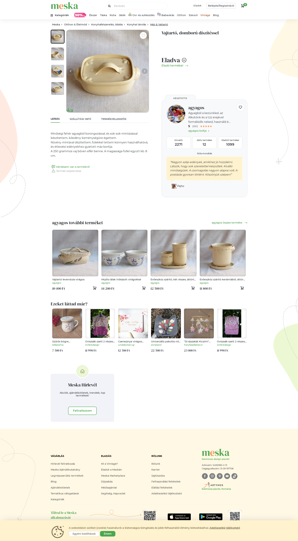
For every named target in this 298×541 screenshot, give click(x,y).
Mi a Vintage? (109, 463)
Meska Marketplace (113, 475)
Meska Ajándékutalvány (65, 469)
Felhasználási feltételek (166, 481)
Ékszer (93, 15)
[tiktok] (234, 476)
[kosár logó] (243, 6)
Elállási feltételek (161, 487)
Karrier (155, 469)
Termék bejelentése (68, 171)
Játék (122, 15)
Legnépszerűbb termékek (67, 475)
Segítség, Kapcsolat (113, 493)
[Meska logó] (64, 5)
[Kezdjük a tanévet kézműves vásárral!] (80, 15)
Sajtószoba (158, 475)
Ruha (113, 15)
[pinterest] (220, 476)
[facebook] (205, 476)
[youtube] (227, 476)
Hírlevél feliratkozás (63, 463)
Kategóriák (57, 499)
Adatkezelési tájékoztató (166, 493)
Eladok (197, 5)
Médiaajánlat (109, 487)
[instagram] (212, 476)
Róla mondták (204, 153)
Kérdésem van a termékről (73, 166)
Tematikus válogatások (65, 493)
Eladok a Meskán (111, 469)
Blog (216, 15)
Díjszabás (107, 481)
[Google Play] (179, 516)
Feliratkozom (82, 410)
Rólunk (155, 463)
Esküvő (193, 15)
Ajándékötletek (60, 487)
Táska (103, 15)
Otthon (181, 15)
